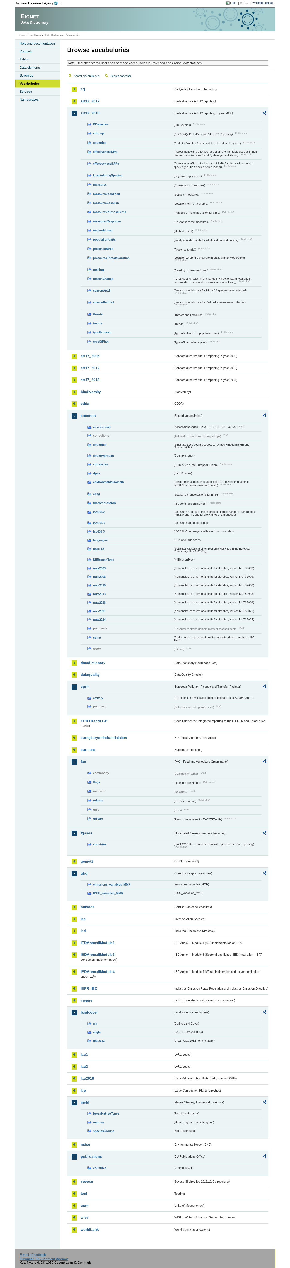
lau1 (84, 1055)
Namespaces (29, 99)
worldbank (90, 1229)
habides (87, 907)
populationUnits (104, 239)
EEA (38, 3)
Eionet (38, 35)
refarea (98, 800)
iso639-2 (99, 512)
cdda (85, 404)
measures (100, 184)
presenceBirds (103, 249)
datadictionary (93, 663)
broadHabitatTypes (106, 1113)
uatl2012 (99, 1040)
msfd (85, 1102)
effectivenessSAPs (106, 163)
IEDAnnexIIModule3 (98, 955)
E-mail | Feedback (33, 1254)
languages (100, 540)
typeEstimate (102, 332)
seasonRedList (103, 302)
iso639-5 (99, 531)
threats (98, 314)
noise (85, 1144)
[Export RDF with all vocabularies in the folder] (264, 113)
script (97, 637)
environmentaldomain (108, 482)
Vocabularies (30, 83)
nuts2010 (99, 585)
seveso (87, 1182)
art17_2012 (90, 368)
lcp (83, 1090)
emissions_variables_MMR (111, 884)
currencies (100, 464)
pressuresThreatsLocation (111, 258)
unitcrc (98, 818)
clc (95, 1023)
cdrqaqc (98, 133)
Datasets (26, 51)
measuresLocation (106, 203)
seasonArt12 (101, 290)
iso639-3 (99, 523)
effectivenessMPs (105, 152)
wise (84, 1217)
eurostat (88, 750)
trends (97, 323)
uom (84, 1206)
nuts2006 (99, 576)
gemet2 (87, 861)
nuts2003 (99, 568)
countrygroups (103, 455)
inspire (86, 1000)
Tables (24, 59)
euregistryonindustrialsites (104, 738)
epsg (96, 494)
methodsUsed (102, 230)
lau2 (84, 1067)
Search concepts (120, 76)
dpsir (96, 473)
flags (96, 782)
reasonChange (103, 278)
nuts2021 (99, 611)
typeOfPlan (101, 341)
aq (83, 89)
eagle (97, 1032)
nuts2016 (99, 602)
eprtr (85, 687)
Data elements (30, 67)
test (84, 1194)
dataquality (90, 675)
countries (99, 142)
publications (91, 1157)
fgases (86, 833)
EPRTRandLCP (94, 721)
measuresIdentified (106, 194)
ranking (98, 269)
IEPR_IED (89, 988)
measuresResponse (107, 221)
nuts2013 (99, 594)
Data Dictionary (54, 35)
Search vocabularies (86, 76)
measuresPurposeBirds (109, 212)
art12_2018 (90, 113)
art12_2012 (90, 101)
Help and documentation (37, 43)
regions (98, 1122)
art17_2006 (90, 356)
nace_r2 (98, 549)
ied (83, 931)
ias (83, 919)
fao (83, 762)
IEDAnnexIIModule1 (98, 943)
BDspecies (100, 124)
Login (233, 3)
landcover (89, 1012)
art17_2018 (90, 380)
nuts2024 (99, 619)
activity (98, 698)
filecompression (104, 503)
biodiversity (91, 392)
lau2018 (87, 1078)
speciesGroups (103, 1131)
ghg (84, 873)
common (88, 416)
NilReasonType (103, 559)
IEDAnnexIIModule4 (98, 972)
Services (26, 91)
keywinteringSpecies (107, 175)
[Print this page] (241, 3)
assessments (102, 427)
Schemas (26, 75)
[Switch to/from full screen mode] (247, 3)
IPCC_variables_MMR (108, 893)
